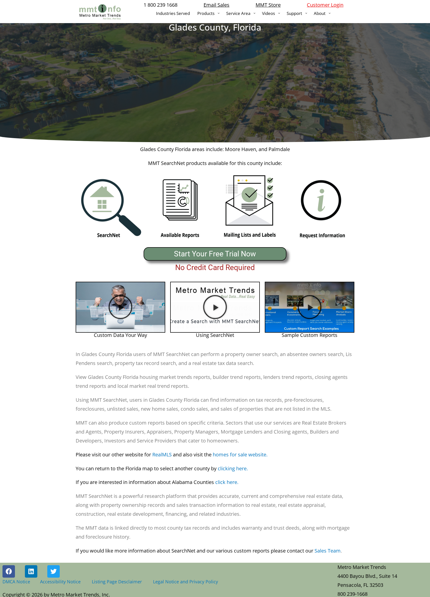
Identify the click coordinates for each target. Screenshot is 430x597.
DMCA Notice (16, 582)
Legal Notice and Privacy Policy (185, 582)
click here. (157, 482)
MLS (167, 454)
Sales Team (208, 550)
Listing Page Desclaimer (118, 582)
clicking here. (162, 468)
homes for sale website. (220, 454)
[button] (120, 307)
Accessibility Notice (61, 582)
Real (119, 454)
